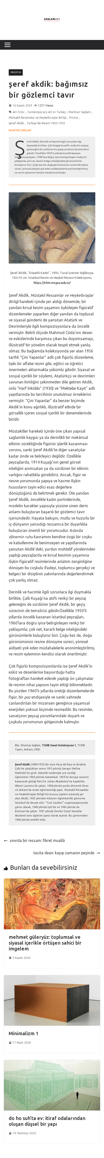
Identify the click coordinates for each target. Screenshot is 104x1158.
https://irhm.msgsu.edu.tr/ (52, 282)
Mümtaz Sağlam (79, 112)
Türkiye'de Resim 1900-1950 (46, 123)
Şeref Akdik (16, 123)
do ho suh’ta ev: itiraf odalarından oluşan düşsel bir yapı (47, 1121)
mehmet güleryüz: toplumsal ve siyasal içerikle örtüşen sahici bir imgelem (45, 942)
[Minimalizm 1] (52, 978)
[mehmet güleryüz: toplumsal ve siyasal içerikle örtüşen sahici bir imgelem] (52, 881)
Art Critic (19, 112)
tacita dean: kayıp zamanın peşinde (63, 853)
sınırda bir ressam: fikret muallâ (37, 840)
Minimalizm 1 (23, 1033)
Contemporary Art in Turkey (46, 112)
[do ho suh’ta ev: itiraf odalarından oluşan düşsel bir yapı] (52, 1063)
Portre (73, 117)
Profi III (16, 72)
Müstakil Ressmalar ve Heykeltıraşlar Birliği (38, 117)
